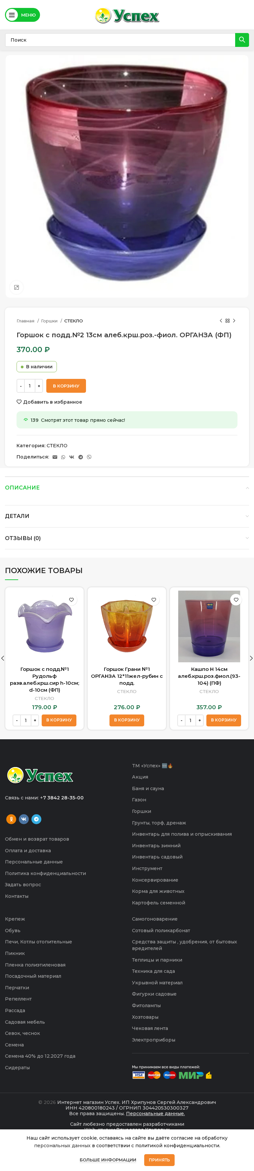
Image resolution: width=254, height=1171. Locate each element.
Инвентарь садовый (157, 857)
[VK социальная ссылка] (71, 457)
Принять (159, 1159)
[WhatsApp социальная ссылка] (63, 457)
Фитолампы (146, 1005)
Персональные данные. (155, 1113)
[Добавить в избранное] (71, 599)
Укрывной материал (157, 983)
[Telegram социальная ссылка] (80, 457)
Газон (139, 800)
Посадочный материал (33, 976)
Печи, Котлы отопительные (38, 942)
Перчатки (17, 988)
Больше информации (108, 1159)
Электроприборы (153, 1040)
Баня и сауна (148, 788)
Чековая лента (150, 1028)
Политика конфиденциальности (45, 873)
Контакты (16, 896)
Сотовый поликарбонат (161, 930)
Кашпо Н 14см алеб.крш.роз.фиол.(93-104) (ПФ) (209, 676)
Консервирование (155, 880)
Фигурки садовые (154, 994)
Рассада (15, 1010)
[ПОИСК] (242, 40)
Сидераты (17, 1068)
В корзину (66, 385)
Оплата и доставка (28, 851)
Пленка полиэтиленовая (35, 965)
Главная (26, 320)
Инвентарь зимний (156, 846)
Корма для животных (158, 891)
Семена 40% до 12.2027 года (40, 1056)
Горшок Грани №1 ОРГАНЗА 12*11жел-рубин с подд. (127, 676)
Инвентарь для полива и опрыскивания (182, 834)
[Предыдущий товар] (221, 321)
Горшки (50, 320)
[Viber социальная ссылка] (89, 457)
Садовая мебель (25, 1022)
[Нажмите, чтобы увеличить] (16, 287)
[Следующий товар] (234, 321)
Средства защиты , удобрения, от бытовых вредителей (184, 945)
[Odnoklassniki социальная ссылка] (11, 819)
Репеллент (18, 999)
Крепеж (15, 919)
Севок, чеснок (22, 1033)
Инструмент (147, 868)
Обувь (13, 930)
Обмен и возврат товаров (37, 839)
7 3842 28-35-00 (63, 798)
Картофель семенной (158, 903)
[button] (59, 720)
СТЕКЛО (73, 320)
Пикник (15, 953)
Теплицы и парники (157, 960)
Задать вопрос (23, 885)
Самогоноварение (155, 919)
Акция (140, 777)
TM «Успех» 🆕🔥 (152, 766)
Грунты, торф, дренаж (159, 823)
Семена (14, 1045)
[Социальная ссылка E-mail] (55, 457)
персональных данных (62, 1146)
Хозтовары (145, 1017)
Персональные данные (34, 862)
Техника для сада (153, 971)
